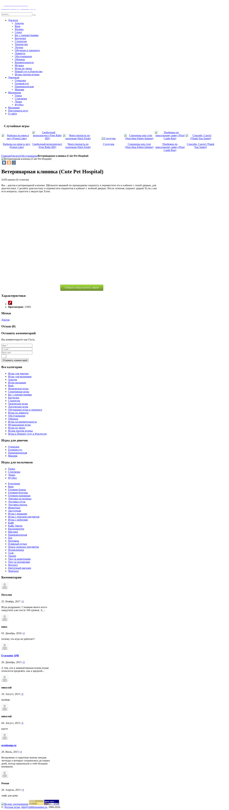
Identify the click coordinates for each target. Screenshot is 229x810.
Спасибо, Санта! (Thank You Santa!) (200, 146)
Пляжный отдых (17, 543)
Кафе (11, 522)
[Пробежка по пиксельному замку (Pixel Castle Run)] (170, 138)
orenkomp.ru (8, 745)
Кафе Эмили (15, 525)
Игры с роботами (18, 519)
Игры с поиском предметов (23, 516)
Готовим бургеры (18, 492)
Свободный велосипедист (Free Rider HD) (47, 146)
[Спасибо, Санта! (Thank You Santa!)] (201, 138)
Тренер (12, 555)
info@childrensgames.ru (34, 807)
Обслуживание (29, 155)
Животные (14, 507)
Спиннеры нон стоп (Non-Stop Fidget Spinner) (139, 146)
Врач (11, 486)
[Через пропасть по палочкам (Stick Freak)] (78, 138)
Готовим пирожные (19, 495)
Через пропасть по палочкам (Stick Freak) (78, 146)
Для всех (15, 155)
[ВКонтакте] (4, 163)
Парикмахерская (17, 534)
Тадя (10, 552)
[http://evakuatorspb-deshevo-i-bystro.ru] (4, 649)
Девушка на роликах (20, 498)
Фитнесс (13, 565)
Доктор (5, 319)
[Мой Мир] (14, 163)
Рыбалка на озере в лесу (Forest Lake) (16, 146)
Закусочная (14, 510)
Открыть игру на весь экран (82, 287)
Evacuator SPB (10, 655)
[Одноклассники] (9, 163)
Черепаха (13, 571)
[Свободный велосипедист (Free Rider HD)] (47, 138)
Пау (10, 537)
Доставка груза (16, 501)
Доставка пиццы (17, 504)
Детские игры (12, 807)
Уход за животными (19, 558)
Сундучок (108, 144)
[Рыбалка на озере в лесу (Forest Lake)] (17, 138)
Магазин (13, 531)
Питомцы (13, 540)
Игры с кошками (17, 513)
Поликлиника (16, 549)
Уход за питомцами (19, 561)
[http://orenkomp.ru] (4, 738)
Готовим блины (17, 489)
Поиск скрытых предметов (23, 546)
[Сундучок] (109, 138)
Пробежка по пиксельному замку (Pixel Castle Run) (170, 147)
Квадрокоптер (16, 528)
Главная (5, 155)
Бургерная (14, 483)
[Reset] (34, 15)
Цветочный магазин (19, 568)
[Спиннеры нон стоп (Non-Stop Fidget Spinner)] (139, 138)
